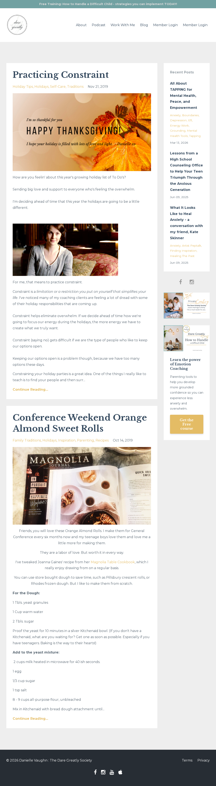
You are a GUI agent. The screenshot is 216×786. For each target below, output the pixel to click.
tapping (195, 136)
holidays (41, 87)
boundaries (190, 115)
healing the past (182, 256)
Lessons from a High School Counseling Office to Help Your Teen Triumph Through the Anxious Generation (186, 171)
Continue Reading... (30, 390)
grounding (177, 130)
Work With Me (123, 25)
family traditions (27, 440)
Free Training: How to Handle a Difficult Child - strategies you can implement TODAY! (108, 4)
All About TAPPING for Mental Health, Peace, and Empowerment (183, 95)
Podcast (98, 25)
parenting (85, 440)
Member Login (165, 25)
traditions (75, 87)
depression (178, 120)
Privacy (203, 760)
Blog (144, 25)
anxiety (175, 115)
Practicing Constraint (61, 75)
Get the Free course (186, 424)
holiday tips (23, 87)
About (81, 25)
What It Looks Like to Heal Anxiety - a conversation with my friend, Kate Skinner (186, 223)
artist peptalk (191, 245)
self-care (58, 87)
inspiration (67, 440)
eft (190, 120)
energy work (179, 125)
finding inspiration (183, 250)
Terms (187, 760)
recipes (102, 440)
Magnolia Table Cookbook (113, 562)
